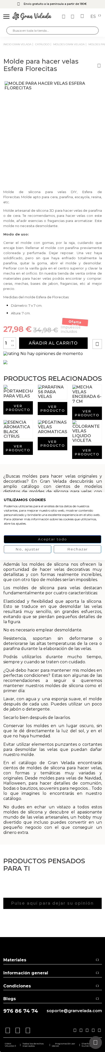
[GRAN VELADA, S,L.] (31, 16)
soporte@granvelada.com (74, 1011)
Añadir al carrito (53, 343)
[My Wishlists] (64, 16)
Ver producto (18, 408)
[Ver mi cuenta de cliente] (73, 16)
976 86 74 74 (20, 1011)
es (93, 16)
